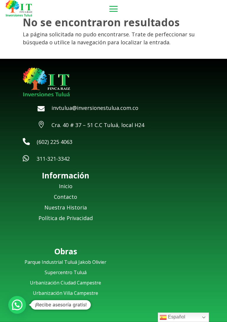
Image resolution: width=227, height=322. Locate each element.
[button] (17, 305)
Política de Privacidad (65, 218)
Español (176, 316)
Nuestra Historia (65, 207)
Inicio (65, 186)
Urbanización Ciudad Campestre (65, 282)
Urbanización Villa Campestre (65, 293)
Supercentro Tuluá (66, 272)
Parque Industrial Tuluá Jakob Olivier (65, 262)
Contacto (65, 196)
